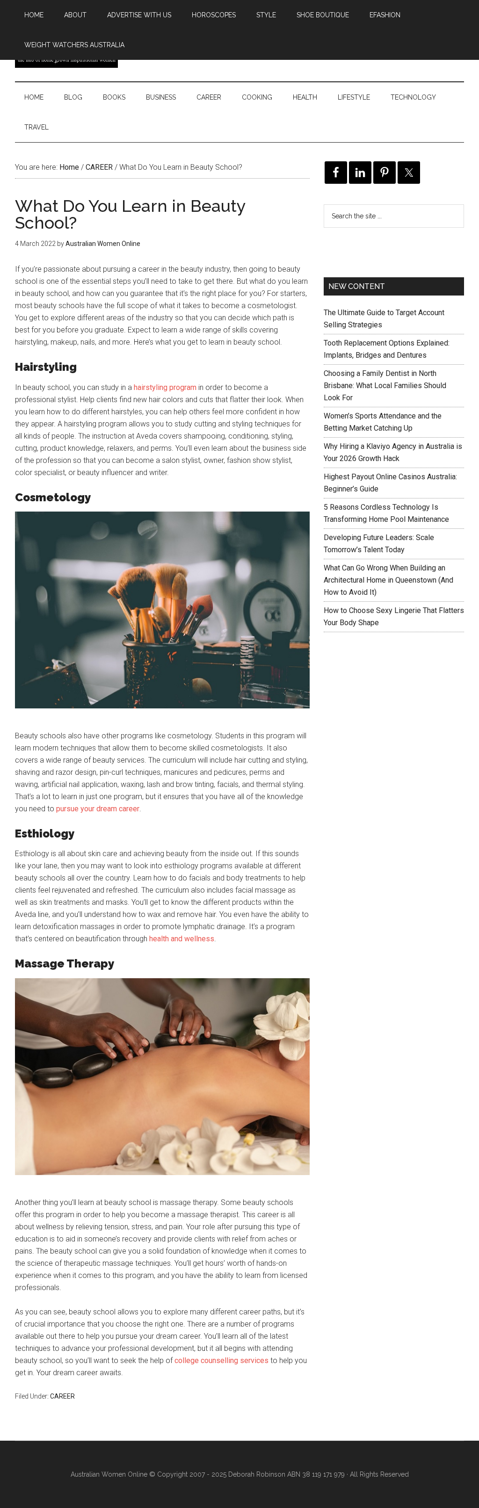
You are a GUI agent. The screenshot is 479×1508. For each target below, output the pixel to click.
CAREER (62, 1396)
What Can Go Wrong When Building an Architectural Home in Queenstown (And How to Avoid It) (388, 580)
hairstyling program (165, 387)
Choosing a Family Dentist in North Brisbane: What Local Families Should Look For (385, 385)
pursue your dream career (97, 808)
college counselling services (221, 1360)
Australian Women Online (109, 1474)
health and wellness (181, 938)
